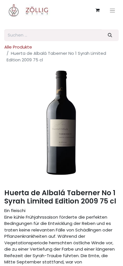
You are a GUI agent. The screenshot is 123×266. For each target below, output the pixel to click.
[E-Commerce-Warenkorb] (97, 10)
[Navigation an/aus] (112, 10)
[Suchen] (110, 35)
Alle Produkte (18, 47)
